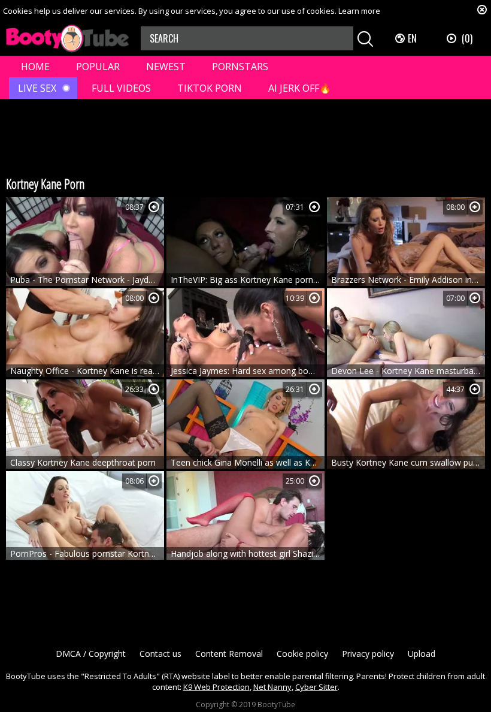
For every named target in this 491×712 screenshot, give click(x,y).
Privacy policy (368, 653)
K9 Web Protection (216, 686)
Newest (166, 66)
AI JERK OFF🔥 (299, 88)
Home (35, 66)
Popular (98, 66)
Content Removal (229, 653)
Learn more (359, 10)
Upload (421, 653)
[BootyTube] (67, 39)
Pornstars (240, 66)
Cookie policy (302, 653)
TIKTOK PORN (209, 88)
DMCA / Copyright (91, 653)
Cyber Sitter (316, 686)
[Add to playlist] (154, 207)
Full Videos (121, 88)
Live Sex (37, 88)
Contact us (160, 653)
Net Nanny (272, 686)
